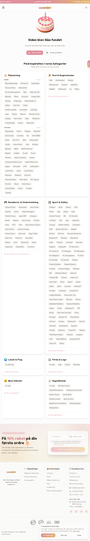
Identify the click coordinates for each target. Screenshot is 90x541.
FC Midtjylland (54, 256)
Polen (77, 313)
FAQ (48, 484)
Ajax (67, 220)
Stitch (34, 242)
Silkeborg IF (72, 321)
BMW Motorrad (27, 149)
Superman (8, 247)
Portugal (52, 317)
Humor (19, 131)
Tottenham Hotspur (56, 335)
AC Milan (52, 220)
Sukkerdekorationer (56, 390)
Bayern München (62, 229)
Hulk (20, 225)
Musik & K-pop (10, 216)
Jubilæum (74, 85)
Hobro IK (73, 273)
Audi (27, 144)
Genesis (8, 158)
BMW (16, 149)
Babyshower (53, 85)
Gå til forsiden (36, 53)
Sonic (15, 242)
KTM (25, 166)
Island (78, 282)
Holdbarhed (51, 487)
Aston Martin (17, 144)
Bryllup (70, 80)
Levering (50, 473)
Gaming (8, 212)
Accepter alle (48, 535)
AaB (72, 212)
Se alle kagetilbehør (55, 415)
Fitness (68, 207)
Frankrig (52, 269)
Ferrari (33, 153)
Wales (61, 343)
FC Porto (81, 256)
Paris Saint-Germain (64, 313)
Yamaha (8, 193)
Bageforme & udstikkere (57, 403)
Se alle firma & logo (55, 372)
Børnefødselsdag (11, 83)
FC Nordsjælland (68, 256)
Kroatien (52, 291)
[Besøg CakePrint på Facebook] (71, 512)
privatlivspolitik (58, 445)
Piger (27, 118)
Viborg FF (52, 343)
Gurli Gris (16, 105)
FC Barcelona (74, 247)
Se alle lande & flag (11, 372)
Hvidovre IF (74, 277)
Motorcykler (34, 140)
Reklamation (73, 480)
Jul (70, 89)
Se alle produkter (56, 53)
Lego (7, 114)
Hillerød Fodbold (61, 273)
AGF (60, 220)
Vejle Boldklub (61, 339)
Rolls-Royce (26, 184)
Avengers (33, 216)
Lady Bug (34, 110)
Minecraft (22, 234)
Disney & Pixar (10, 88)
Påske (77, 89)
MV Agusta (35, 180)
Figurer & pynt (54, 395)
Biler (25, 92)
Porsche (8, 184)
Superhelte (35, 83)
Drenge (7, 101)
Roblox (7, 242)
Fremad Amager (64, 269)
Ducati (25, 153)
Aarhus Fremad (54, 216)
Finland (74, 260)
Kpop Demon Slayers (33, 225)
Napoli (51, 308)
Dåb (50, 80)
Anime (16, 212)
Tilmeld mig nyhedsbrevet (67, 449)
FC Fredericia (53, 251)
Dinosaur (25, 97)
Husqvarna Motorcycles (13, 162)
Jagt (58, 212)
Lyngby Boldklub (55, 295)
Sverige (52, 330)
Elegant (27, 131)
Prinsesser (24, 83)
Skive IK (82, 321)
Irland (62, 282)
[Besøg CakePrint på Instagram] (76, 512)
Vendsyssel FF (75, 339)
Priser (49, 477)
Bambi (7, 220)
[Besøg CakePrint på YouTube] (86, 512)
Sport (60, 207)
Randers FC (63, 317)
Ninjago (8, 118)
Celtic (51, 242)
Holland (64, 277)
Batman (15, 220)
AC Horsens (73, 216)
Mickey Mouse (10, 234)
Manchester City (70, 295)
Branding (76, 365)
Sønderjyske (63, 326)
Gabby (7, 105)
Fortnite (36, 220)
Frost (7, 225)
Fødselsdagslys (75, 403)
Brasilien (64, 238)
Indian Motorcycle (31, 162)
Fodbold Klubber (55, 264)
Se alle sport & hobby (55, 351)
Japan (59, 286)
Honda (32, 158)
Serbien (61, 321)
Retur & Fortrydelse (76, 484)
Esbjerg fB (62, 247)
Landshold (62, 291)
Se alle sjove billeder (11, 393)
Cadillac (16, 153)
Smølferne (36, 118)
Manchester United (56, 299)
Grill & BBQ (36, 136)
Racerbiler (29, 238)
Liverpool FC (73, 291)
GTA (13, 225)
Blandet (8, 97)
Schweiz (52, 321)
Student (64, 85)
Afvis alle (63, 535)
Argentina (75, 220)
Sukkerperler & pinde (74, 390)
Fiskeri (51, 212)
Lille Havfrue (9, 229)
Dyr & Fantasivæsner (12, 92)
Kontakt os (73, 473)
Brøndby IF (74, 238)
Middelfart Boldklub (56, 304)
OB (78, 308)
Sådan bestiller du (53, 480)
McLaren (28, 175)
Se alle (38, 80)
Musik (7, 140)
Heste (25, 105)
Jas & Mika (23, 110)
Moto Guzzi (23, 180)
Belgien (73, 229)
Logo (60, 365)
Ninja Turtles (33, 234)
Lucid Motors (28, 171)
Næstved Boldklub (73, 304)
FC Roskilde (53, 260)
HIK (50, 273)
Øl (28, 136)
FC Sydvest (65, 260)
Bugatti (7, 153)
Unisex (20, 123)
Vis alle (52, 365)
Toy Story (30, 247)
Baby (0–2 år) (35, 92)
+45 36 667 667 (77, 491)
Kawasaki (16, 166)
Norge (59, 308)
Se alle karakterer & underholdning (16, 254)
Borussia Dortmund (74, 234)
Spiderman (24, 242)
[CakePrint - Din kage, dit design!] (45, 7)
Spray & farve (68, 399)
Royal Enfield (9, 188)
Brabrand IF (53, 238)
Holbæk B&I (53, 277)
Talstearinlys (53, 408)
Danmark (79, 242)
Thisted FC (72, 330)
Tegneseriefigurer (28, 212)
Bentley (35, 144)
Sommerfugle (10, 123)
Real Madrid (74, 317)
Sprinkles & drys (64, 386)
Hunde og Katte (10, 110)
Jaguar (7, 166)
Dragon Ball (36, 97)
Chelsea (60, 242)
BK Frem (61, 234)
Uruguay (79, 335)
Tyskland (70, 335)
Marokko (69, 299)
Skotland (52, 326)
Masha (14, 114)
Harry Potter (34, 207)
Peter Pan (8, 238)
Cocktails (20, 136)
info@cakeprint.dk (78, 488)
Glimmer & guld (54, 399)
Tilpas (79, 535)
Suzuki (20, 188)
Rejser (66, 212)
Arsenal (52, 225)
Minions (23, 114)
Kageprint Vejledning (31, 473)
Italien (51, 286)
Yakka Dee (30, 123)
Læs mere (76, 531)
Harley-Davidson (20, 158)
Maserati (8, 175)
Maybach (18, 175)
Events (67, 365)
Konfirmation (60, 80)
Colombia (69, 242)
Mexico (78, 299)
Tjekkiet (82, 330)
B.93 (50, 229)
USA (51, 339)
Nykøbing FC (69, 308)
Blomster (37, 131)
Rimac (16, 184)
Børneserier (23, 88)
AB (65, 216)
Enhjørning (17, 101)
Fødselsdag (9, 131)
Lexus (19, 171)
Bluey (16, 97)
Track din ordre (74, 477)
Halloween (62, 89)
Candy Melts (67, 395)
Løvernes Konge (23, 229)
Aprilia (7, 144)
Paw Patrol (18, 118)
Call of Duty (26, 220)
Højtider (52, 89)
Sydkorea (61, 330)
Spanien (74, 326)
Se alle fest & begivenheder (58, 96)
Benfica (52, 234)
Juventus (68, 286)
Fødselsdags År (30, 101)
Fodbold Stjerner (70, 264)
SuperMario (20, 247)
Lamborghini (34, 166)
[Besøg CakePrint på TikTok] (81, 512)
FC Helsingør (66, 251)
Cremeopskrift (29, 480)
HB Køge (76, 269)
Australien (76, 225)
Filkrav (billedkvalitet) (54, 491)
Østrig (51, 313)
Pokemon (19, 238)
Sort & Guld (9, 136)
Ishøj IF (70, 282)
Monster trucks (34, 114)
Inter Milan (53, 282)
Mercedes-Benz (10, 180)
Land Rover (9, 171)
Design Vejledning (30, 477)
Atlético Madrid (63, 225)
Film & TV (16, 140)
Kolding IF (77, 286)
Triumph (29, 188)
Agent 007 (22, 216)
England (52, 247)
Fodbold (52, 207)
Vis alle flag (9, 365)
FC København (79, 251)
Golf (75, 207)
